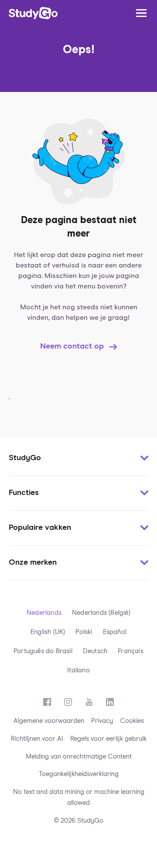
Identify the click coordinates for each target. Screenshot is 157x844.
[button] (78, 458)
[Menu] (141, 13)
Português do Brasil (43, 651)
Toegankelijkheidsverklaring (79, 774)
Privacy (102, 721)
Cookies (132, 721)
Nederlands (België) (101, 613)
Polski (83, 632)
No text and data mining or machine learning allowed (78, 797)
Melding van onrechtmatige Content (79, 756)
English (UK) (48, 632)
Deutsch (95, 651)
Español (114, 632)
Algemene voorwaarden (49, 721)
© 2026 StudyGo (78, 820)
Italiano (78, 670)
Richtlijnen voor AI (37, 739)
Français (130, 651)
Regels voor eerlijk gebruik (108, 739)
